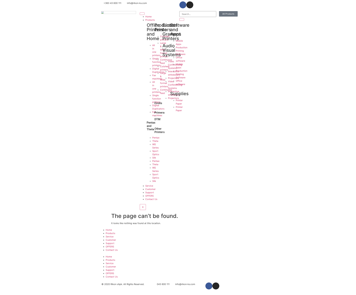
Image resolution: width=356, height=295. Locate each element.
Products (150, 20)
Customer (150, 189)
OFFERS (149, 195)
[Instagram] (189, 4)
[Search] (181, 19)
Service (149, 185)
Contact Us (151, 199)
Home (148, 16)
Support (149, 192)
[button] (228, 14)
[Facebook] (182, 4)
